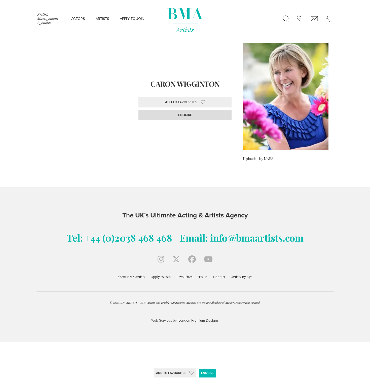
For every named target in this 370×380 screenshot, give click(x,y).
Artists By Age (241, 277)
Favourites (184, 277)
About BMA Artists (131, 277)
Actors (78, 19)
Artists (102, 19)
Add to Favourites (171, 373)
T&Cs (202, 277)
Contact (219, 277)
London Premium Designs (198, 320)
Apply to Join (161, 277)
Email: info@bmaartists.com (242, 237)
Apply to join (132, 19)
